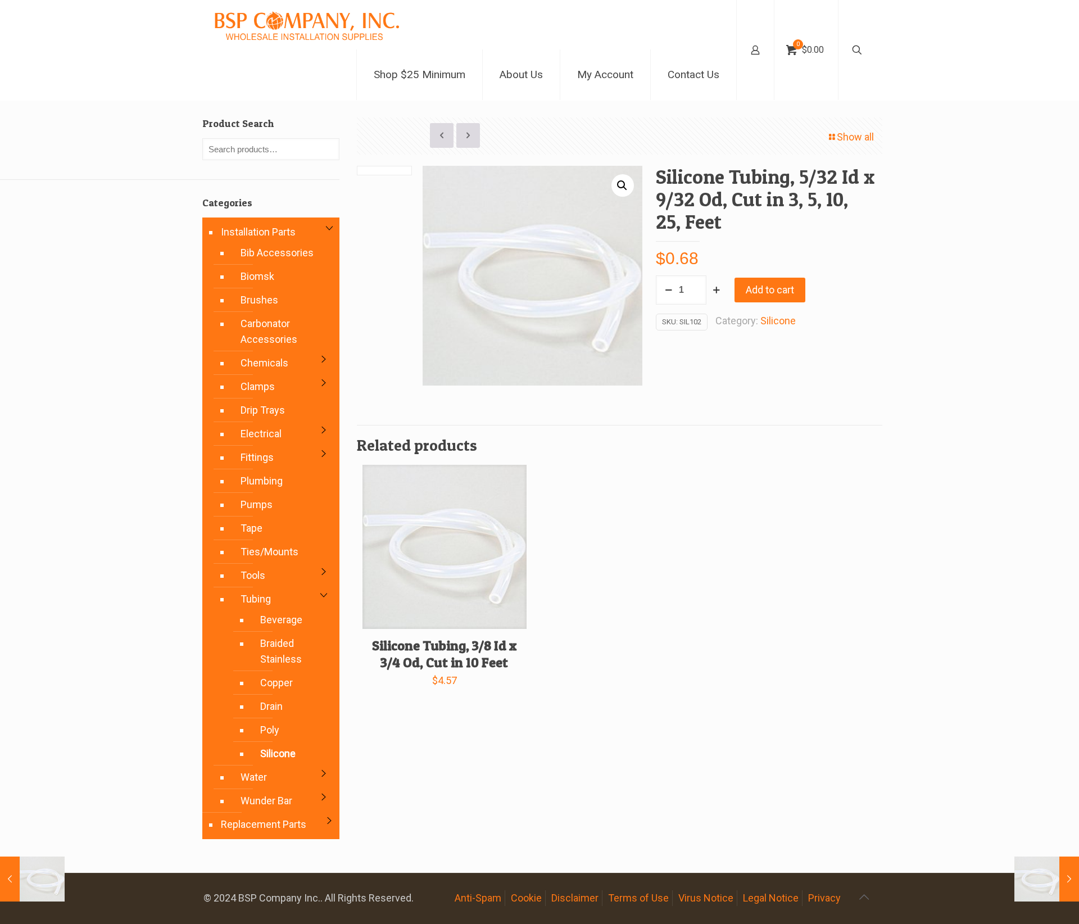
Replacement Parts (263, 824)
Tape (251, 528)
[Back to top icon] (864, 897)
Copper (276, 683)
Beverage (281, 620)
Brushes (259, 300)
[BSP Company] (306, 24)
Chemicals (264, 363)
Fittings (257, 457)
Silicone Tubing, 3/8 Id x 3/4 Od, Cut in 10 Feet (444, 654)
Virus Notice (705, 898)
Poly (269, 730)
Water (254, 777)
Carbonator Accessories (269, 331)
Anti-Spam (478, 898)
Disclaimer (575, 898)
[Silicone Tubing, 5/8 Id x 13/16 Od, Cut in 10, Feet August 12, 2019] (32, 879)
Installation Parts (258, 232)
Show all (855, 137)
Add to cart (770, 290)
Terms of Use (638, 898)
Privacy (824, 898)
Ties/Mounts (269, 552)
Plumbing (262, 481)
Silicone (778, 321)
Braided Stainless (281, 651)
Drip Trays (263, 410)
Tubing (256, 599)
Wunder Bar (266, 801)
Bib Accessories (277, 253)
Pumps (257, 504)
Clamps (258, 386)
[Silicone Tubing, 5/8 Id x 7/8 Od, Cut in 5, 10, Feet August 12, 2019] (1046, 879)
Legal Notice (771, 898)
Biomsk (257, 276)
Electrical (261, 434)
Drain (271, 706)
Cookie (526, 898)
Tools (253, 575)
